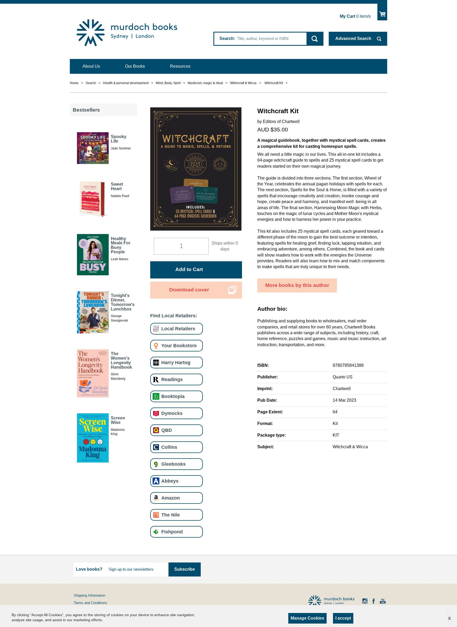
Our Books (135, 66)
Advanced (353, 38)
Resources (180, 66)
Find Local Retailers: (173, 315)
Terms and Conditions (90, 603)
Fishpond (172, 531)
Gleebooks (173, 464)
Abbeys (170, 481)
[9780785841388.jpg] (195, 168)
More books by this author (297, 285)
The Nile (170, 515)
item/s (355, 16)
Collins (169, 447)
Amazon (170, 498)
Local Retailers (178, 328)
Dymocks (171, 413)
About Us (91, 66)
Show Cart (382, 12)
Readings (172, 379)
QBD (166, 430)
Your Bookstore (179, 345)
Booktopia (173, 396)
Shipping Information (89, 595)
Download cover (189, 289)
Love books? (89, 569)
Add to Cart (189, 269)
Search (227, 38)
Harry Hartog (175, 362)
